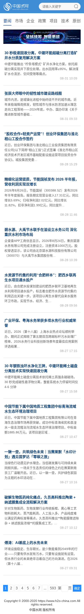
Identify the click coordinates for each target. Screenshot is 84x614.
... (45, 588)
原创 (77, 21)
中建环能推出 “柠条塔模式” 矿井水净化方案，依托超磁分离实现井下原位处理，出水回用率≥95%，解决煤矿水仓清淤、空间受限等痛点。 (41, 69)
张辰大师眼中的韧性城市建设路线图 (33, 93)
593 (53, 588)
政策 (42, 21)
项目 (54, 21)
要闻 (7, 21)
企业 (30, 21)
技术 (65, 21)
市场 (19, 21)
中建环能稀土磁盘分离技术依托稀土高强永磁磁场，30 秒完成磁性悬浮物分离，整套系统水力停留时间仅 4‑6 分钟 (41, 382)
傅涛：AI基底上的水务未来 (25, 543)
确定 (77, 588)
